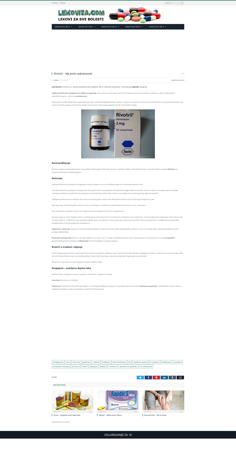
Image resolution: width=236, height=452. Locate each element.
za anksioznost (137, 366)
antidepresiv (57, 362)
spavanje (89, 366)
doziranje (74, 362)
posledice (166, 362)
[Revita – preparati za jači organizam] (72, 401)
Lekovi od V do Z (156, 26)
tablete (98, 366)
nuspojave (145, 362)
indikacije (101, 362)
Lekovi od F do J (85, 26)
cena (66, 362)
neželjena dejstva (132, 362)
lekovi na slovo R (177, 80)
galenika (83, 362)
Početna (55, 3)
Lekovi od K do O (109, 26)
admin (56, 80)
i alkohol (92, 362)
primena (73, 366)
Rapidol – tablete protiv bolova (110, 415)
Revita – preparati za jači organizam (67, 415)
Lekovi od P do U (132, 26)
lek (122, 362)
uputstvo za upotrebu (121, 366)
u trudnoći (107, 366)
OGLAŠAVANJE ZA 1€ (118, 434)
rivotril (81, 366)
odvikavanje (156, 362)
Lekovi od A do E (62, 26)
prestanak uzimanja (60, 366)
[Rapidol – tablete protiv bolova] (118, 401)
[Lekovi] (110, 14)
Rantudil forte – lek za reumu (155, 415)
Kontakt (63, 3)
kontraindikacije (113, 362)
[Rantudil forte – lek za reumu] (163, 401)
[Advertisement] (118, 48)
